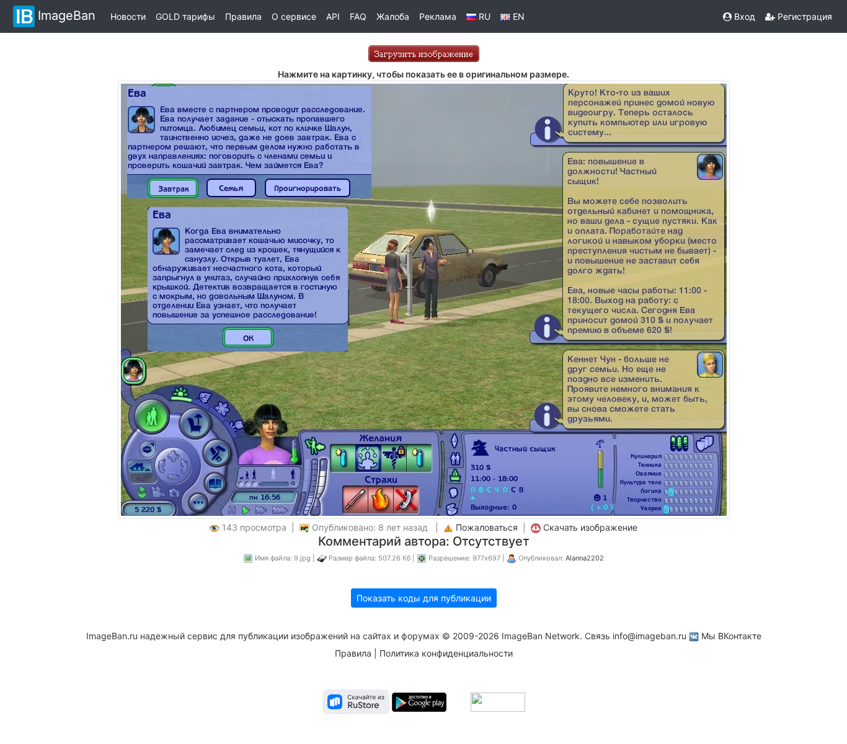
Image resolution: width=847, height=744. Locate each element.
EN (517, 16)
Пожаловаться (487, 527)
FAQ (358, 16)
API (333, 16)
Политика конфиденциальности (446, 653)
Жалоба (392, 16)
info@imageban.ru (649, 636)
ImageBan (66, 15)
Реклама (437, 16)
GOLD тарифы (185, 16)
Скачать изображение (590, 527)
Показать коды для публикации (424, 598)
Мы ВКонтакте (731, 636)
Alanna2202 (584, 558)
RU (483, 16)
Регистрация (803, 16)
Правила (243, 16)
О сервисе (294, 16)
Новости (128, 16)
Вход (743, 16)
